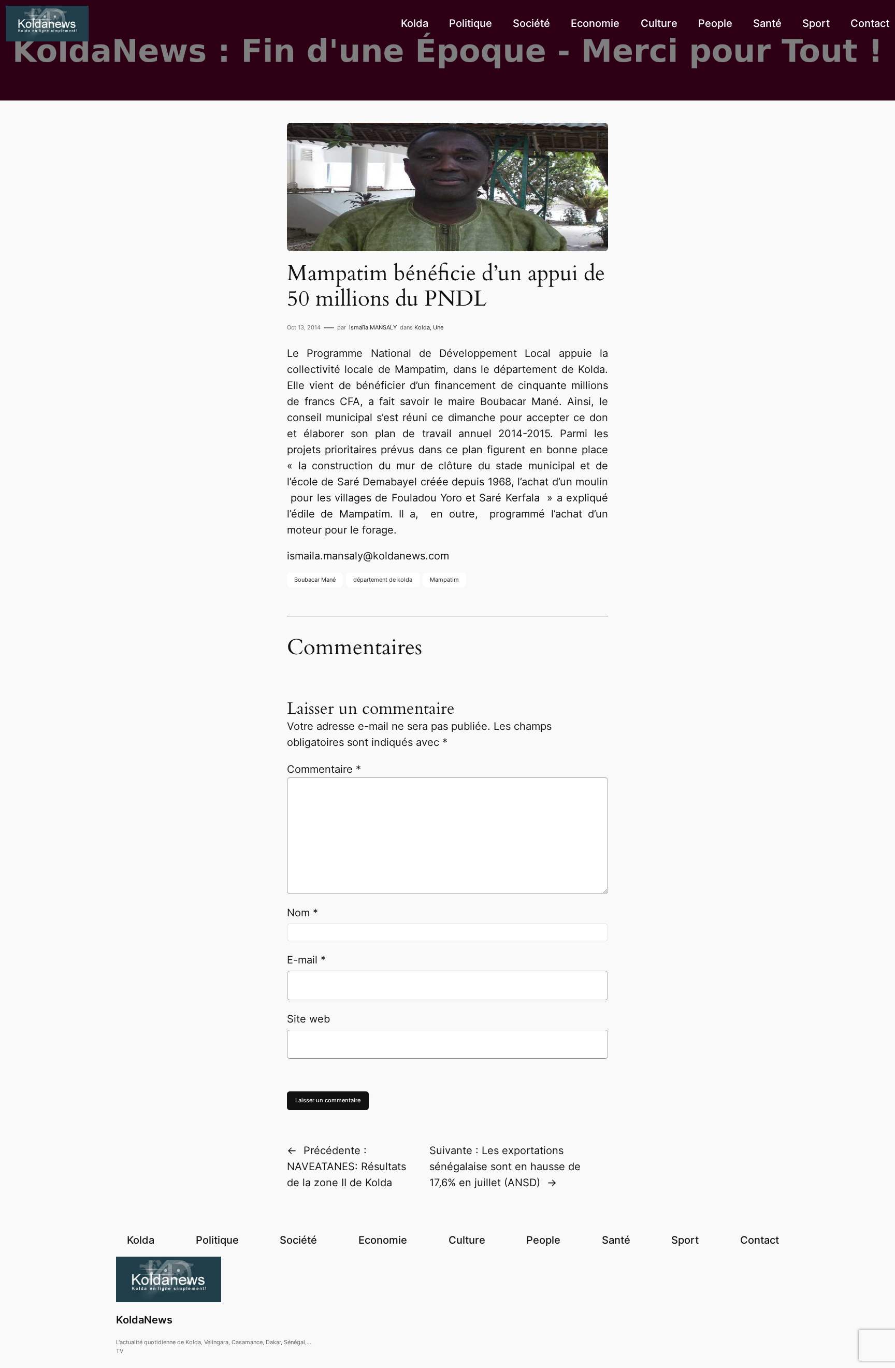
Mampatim (444, 579)
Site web (308, 1019)
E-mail (306, 960)
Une (438, 327)
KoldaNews (144, 1320)
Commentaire (324, 769)
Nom (302, 912)
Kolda (422, 327)
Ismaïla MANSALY (373, 327)
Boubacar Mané (315, 579)
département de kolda (382, 579)
